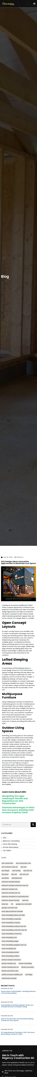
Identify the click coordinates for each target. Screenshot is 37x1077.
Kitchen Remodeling (10, 847)
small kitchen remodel (9, 978)
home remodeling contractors (11, 934)
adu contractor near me (10, 867)
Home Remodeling (10, 844)
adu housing (16, 870)
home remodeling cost (9, 937)
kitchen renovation (27, 967)
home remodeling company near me (14, 926)
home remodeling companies (11, 919)
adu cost (23, 867)
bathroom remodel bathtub (11, 882)
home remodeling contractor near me (14, 930)
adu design (5, 870)
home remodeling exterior (10, 952)
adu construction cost (23, 863)
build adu (5, 904)
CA (12, 904)
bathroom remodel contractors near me (15, 885)
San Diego (28, 974)
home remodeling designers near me (14, 945)
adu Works (5, 878)
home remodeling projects (10, 956)
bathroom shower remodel (10, 900)
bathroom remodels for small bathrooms (15, 896)
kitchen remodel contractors (11, 960)
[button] (34, 3)
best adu (25, 900)
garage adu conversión (23, 904)
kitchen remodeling (25, 963)
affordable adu (17, 878)
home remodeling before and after (13, 915)
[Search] (33, 824)
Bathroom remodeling (11, 841)
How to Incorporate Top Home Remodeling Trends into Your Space (17, 1019)
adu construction (7, 863)
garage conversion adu (9, 908)
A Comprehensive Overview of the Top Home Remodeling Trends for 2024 (17, 1033)
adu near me (27, 870)
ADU (14, 618)
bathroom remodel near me (11, 893)
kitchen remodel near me (10, 967)
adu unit (14, 874)
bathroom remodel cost (9, 889)
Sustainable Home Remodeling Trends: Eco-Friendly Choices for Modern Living (17, 1006)
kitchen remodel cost (9, 963)
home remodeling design (10, 941)
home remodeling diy (9, 948)
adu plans (5, 874)
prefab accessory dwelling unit (12, 974)
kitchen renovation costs (10, 971)
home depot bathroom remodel (12, 911)
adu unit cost (24, 874)
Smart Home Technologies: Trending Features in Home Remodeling (18, 992)
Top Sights (7, 850)
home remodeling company (11, 922)
